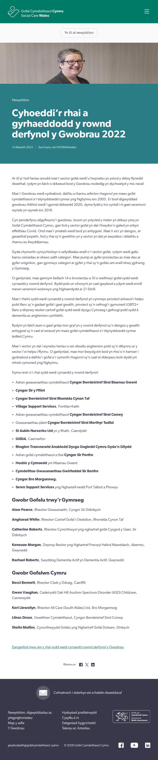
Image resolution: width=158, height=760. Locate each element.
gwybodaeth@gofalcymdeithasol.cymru (33, 745)
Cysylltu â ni (70, 718)
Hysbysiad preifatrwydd (79, 712)
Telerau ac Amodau (76, 728)
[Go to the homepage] (35, 11)
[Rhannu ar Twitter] (87, 664)
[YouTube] (134, 745)
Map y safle (16, 723)
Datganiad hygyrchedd (79, 723)
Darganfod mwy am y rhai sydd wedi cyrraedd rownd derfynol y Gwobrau (68, 647)
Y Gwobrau (16, 728)
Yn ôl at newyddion (79, 33)
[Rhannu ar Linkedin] (93, 664)
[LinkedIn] (147, 745)
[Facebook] (121, 745)
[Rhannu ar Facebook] (81, 664)
